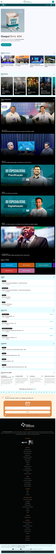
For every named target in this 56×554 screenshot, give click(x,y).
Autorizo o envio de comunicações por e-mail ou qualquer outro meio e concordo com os (28, 414)
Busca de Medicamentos (27, 522)
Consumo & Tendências (27, 480)
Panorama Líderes (9, 270)
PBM (27, 512)
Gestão (27, 508)
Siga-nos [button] (47, 4)
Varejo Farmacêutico (27, 453)
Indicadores (28, 524)
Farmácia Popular (27, 505)
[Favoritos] (51, 5)
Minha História (27, 468)
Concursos (27, 494)
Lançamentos (27, 460)
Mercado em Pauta (27, 466)
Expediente (28, 538)
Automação (28, 501)
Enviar (27, 412)
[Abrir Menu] (6, 1)
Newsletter (28, 527)
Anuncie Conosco (27, 529)
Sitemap (27, 533)
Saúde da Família (28, 517)
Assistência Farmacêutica (27, 499)
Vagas (28, 492)
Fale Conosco (27, 540)
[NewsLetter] (53, 2)
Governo (27, 471)
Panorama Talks (9, 265)
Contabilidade (27, 503)
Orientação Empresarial (27, 470)
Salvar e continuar (27, 551)
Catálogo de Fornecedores (27, 525)
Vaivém (27, 490)
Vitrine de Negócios (27, 484)
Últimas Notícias (28, 449)
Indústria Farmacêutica (28, 451)
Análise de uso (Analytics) (26, 549)
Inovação (27, 462)
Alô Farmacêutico (26, 265)
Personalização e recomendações (37, 549)
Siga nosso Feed (28, 531)
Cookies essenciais (17, 549)
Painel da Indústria (26, 270)
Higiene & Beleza (28, 458)
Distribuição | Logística (28, 457)
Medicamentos (27, 455)
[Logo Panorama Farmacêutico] (28, 1)
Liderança (27, 510)
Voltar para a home (6, 44)
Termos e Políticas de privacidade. (44, 414)
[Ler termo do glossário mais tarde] (13, 376)
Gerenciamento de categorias (27, 506)
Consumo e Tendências (43, 265)
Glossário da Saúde (27, 473)
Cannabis (27, 464)
